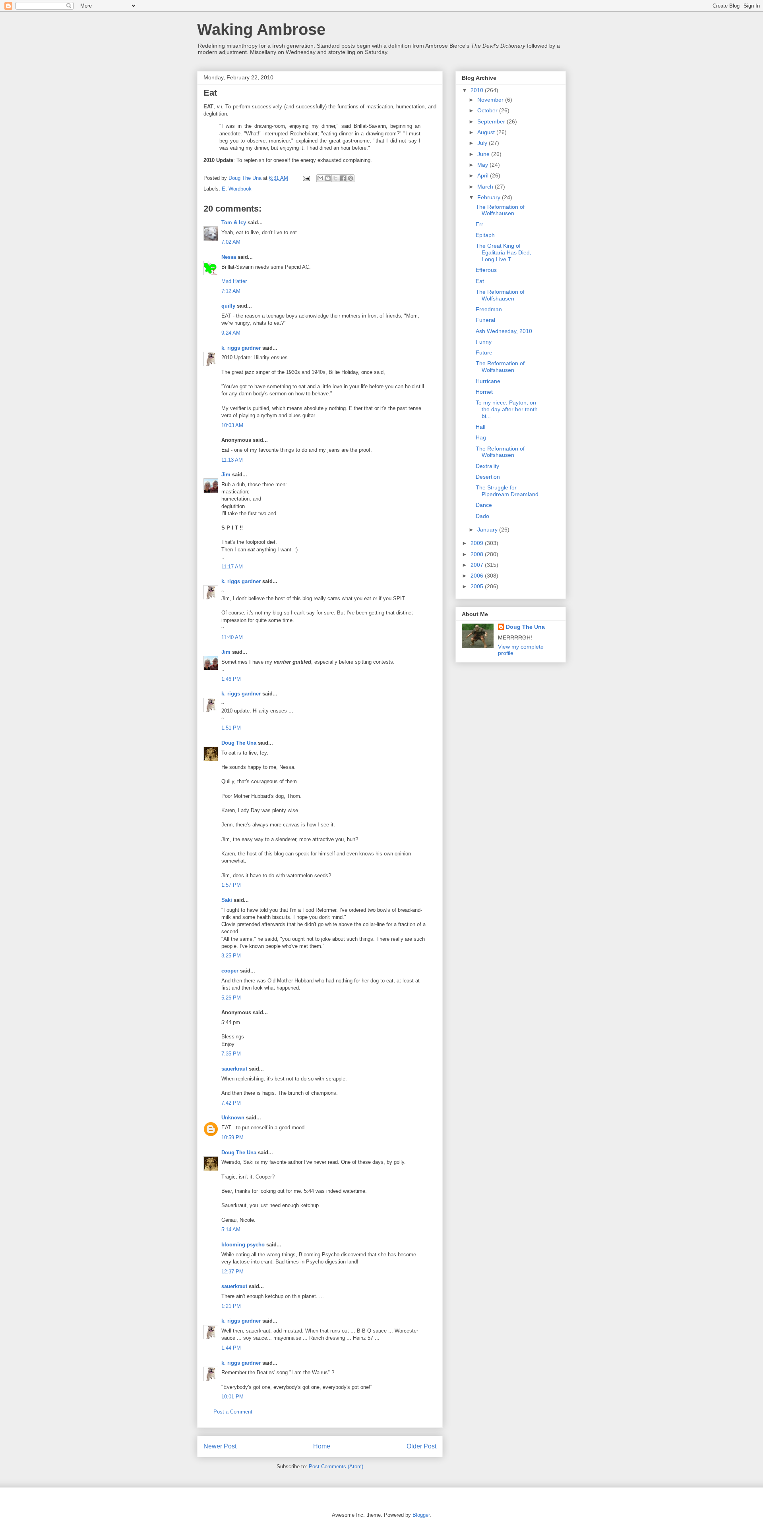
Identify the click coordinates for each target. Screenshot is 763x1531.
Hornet (484, 392)
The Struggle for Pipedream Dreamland (507, 490)
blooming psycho (243, 1245)
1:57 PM (231, 885)
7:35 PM (231, 1054)
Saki (226, 900)
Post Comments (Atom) (336, 1466)
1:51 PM (231, 728)
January (488, 529)
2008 (478, 554)
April (483, 175)
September (492, 121)
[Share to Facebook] (343, 178)
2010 (478, 90)
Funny (484, 342)
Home (321, 1446)
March (486, 186)
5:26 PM (231, 998)
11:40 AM (232, 637)
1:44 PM (231, 1348)
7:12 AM (230, 291)
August (486, 132)
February (489, 197)
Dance (484, 505)
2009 (478, 543)
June (484, 154)
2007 (478, 565)
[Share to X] (335, 178)
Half (481, 427)
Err (479, 224)
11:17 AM (232, 567)
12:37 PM (232, 1272)
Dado (482, 516)
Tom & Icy (233, 222)
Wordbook (240, 189)
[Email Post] (306, 178)
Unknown (232, 1118)
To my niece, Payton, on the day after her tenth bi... (507, 409)
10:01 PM (232, 1397)
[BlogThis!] (328, 178)
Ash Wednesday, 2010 (504, 331)
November (491, 99)
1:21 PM (231, 1306)
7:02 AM (230, 242)
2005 (478, 586)
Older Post (421, 1446)
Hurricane (488, 381)
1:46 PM (231, 679)
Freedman (489, 309)
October (488, 110)
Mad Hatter (234, 281)
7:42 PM (231, 1103)
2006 (478, 575)
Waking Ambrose (261, 29)
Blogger (421, 1515)
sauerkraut (234, 1069)
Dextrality (487, 466)
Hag (481, 437)
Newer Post (219, 1446)
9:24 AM (230, 333)
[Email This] (320, 178)
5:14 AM (230, 1230)
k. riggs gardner (241, 348)
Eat (480, 281)
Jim (225, 475)
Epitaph (485, 235)
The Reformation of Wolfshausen (500, 210)
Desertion (488, 477)
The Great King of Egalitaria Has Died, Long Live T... (503, 252)
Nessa (228, 257)
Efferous (486, 270)
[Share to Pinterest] (350, 178)
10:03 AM (232, 425)
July (483, 143)
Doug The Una (238, 743)
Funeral (485, 320)
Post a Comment (232, 1412)
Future (484, 352)
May (483, 165)
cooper (229, 971)
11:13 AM (232, 460)
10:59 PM (232, 1137)
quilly (228, 306)
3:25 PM (231, 956)
